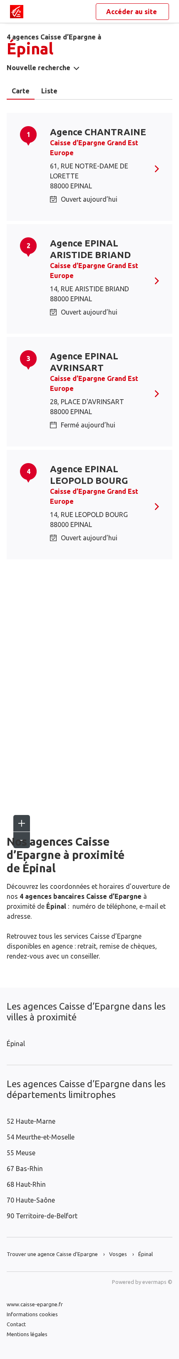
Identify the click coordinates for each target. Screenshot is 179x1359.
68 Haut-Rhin (26, 1184)
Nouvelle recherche (38, 67)
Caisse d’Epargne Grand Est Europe (94, 147)
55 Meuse (21, 1152)
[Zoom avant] (21, 823)
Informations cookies (32, 1314)
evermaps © (157, 1282)
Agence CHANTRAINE (98, 132)
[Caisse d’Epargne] (16, 11)
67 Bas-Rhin (25, 1168)
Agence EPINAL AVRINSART (84, 362)
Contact (16, 1324)
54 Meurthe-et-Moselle (41, 1137)
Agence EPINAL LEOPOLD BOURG (89, 475)
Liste (49, 91)
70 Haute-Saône (31, 1200)
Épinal (16, 1043)
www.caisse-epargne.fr (35, 1304)
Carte (21, 91)
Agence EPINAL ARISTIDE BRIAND (90, 249)
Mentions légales (27, 1334)
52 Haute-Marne (31, 1121)
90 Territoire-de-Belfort (42, 1216)
